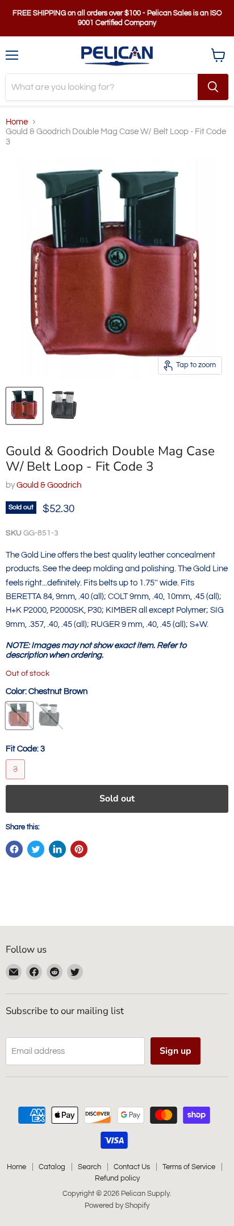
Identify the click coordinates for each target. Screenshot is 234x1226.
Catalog (52, 1167)
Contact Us (132, 1167)
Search (89, 1167)
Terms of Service (188, 1167)
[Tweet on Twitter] (35, 849)
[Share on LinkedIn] (57, 849)
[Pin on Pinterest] (78, 849)
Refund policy (117, 1178)
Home (17, 122)
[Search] (213, 87)
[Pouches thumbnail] (24, 406)
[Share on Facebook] (14, 849)
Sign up (175, 1051)
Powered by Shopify (117, 1206)
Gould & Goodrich (48, 485)
